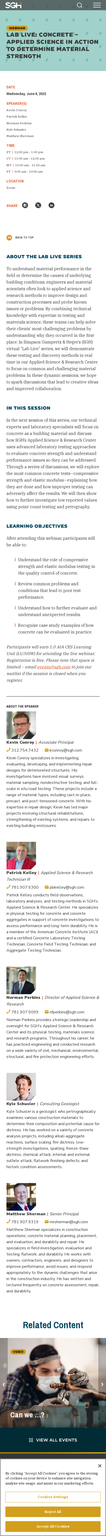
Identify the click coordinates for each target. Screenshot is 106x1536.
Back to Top (24, 237)
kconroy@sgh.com (65, 750)
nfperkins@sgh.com (66, 1012)
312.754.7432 (24, 750)
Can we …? (27, 1415)
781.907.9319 (24, 1222)
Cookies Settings (53, 1497)
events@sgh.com (53, 666)
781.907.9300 (24, 887)
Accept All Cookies (53, 1526)
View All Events (56, 1439)
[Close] (99, 1465)
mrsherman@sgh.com (68, 1222)
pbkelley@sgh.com (66, 887)
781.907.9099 (24, 1012)
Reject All (53, 1512)
